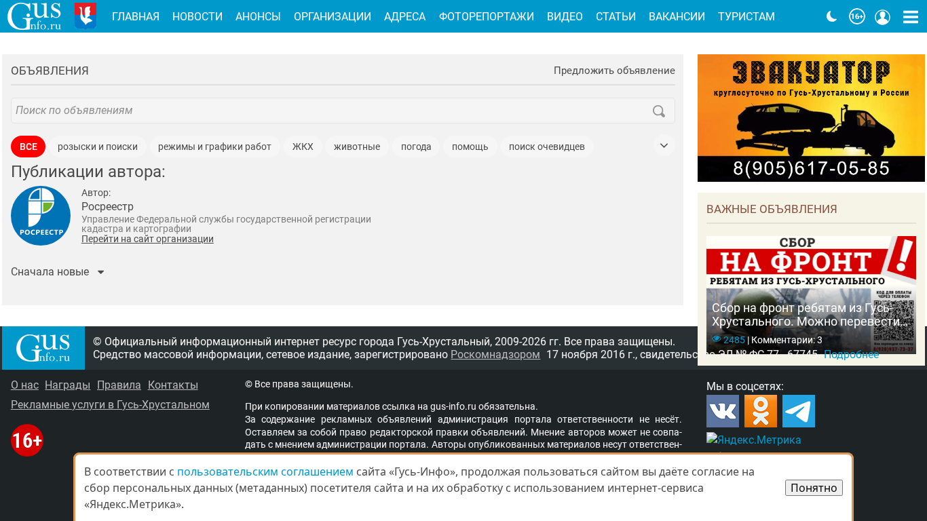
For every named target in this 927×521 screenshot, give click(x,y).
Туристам (746, 16)
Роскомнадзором (495, 354)
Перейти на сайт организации (147, 238)
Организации (332, 16)
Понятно (814, 487)
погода (416, 147)
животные (357, 147)
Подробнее (851, 354)
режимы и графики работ (214, 147)
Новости (197, 16)
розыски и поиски (98, 147)
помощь (470, 147)
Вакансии (677, 16)
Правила (119, 385)
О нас (25, 385)
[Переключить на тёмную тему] (832, 16)
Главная (135, 16)
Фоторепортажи (486, 16)
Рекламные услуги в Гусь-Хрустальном (110, 404)
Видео (565, 16)
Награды (67, 385)
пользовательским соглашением (265, 471)
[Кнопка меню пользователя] (883, 16)
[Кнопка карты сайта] (910, 16)
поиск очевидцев (547, 147)
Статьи (616, 16)
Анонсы (258, 16)
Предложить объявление (614, 71)
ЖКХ (303, 147)
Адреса (404, 16)
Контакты (173, 385)
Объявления (50, 70)
